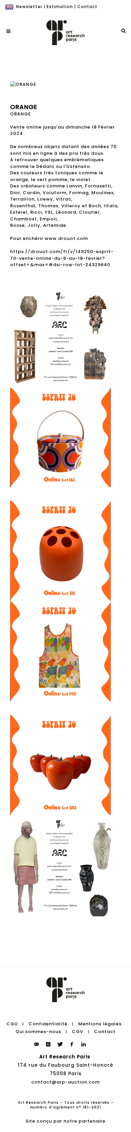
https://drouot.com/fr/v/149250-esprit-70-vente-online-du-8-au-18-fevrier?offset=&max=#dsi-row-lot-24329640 (62, 258)
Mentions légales (100, 1024)
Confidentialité (48, 1024)
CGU (12, 1024)
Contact (87, 6)
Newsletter (29, 6)
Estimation (60, 6)
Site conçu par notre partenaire (65, 1121)
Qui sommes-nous (38, 1031)
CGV (77, 1031)
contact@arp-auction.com (65, 1082)
